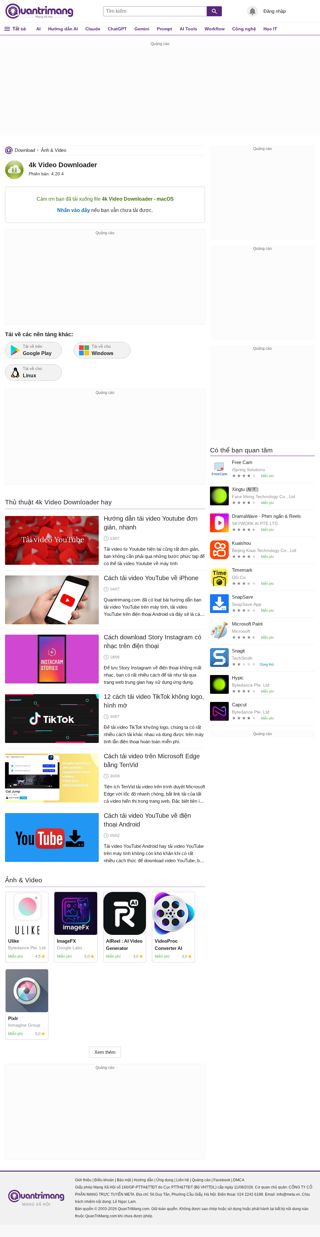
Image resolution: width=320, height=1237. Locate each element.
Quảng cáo (201, 1180)
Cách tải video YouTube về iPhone (151, 578)
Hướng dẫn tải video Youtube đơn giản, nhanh (151, 523)
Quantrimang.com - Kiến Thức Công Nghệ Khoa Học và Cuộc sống (42, 11)
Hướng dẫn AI (63, 28)
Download (25, 150)
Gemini (141, 28)
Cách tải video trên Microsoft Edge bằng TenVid (152, 760)
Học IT (270, 28)
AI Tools (188, 28)
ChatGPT (117, 28)
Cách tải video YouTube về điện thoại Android (147, 820)
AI (38, 28)
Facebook (221, 1180)
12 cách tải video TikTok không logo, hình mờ (154, 701)
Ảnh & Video (53, 150)
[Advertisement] (160, 91)
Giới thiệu (83, 1180)
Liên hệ (182, 1180)
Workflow (215, 28)
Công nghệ (244, 28)
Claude (92, 28)
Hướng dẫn (143, 1180)
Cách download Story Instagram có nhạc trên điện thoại (152, 641)
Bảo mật (124, 1180)
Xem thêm (105, 1052)
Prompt (164, 28)
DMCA (238, 1180)
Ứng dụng (164, 1180)
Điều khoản (104, 1180)
